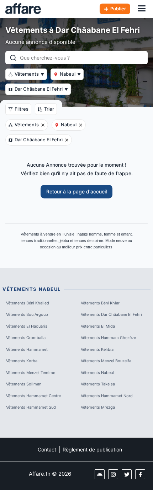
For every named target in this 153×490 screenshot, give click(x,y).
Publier (118, 8)
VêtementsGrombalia (26, 337)
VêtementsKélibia (97, 349)
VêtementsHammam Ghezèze (108, 337)
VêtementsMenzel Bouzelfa (106, 360)
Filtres (21, 109)
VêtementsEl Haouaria (26, 326)
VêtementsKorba (21, 360)
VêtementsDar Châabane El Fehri (111, 314)
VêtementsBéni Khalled (27, 302)
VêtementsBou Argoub (27, 314)
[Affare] (23, 9)
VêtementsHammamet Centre (33, 395)
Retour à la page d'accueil (76, 191)
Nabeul (70, 74)
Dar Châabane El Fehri (41, 89)
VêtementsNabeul (97, 372)
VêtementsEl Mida (98, 326)
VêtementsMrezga (98, 407)
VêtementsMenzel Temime (30, 372)
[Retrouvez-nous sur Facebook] (140, 474)
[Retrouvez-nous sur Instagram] (113, 474)
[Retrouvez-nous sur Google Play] (100, 474)
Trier (49, 109)
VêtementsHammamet (27, 349)
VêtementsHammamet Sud (31, 407)
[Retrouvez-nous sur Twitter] (127, 474)
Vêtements (29, 74)
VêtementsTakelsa (98, 384)
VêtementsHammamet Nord (107, 395)
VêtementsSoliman (23, 384)
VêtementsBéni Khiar (100, 302)
